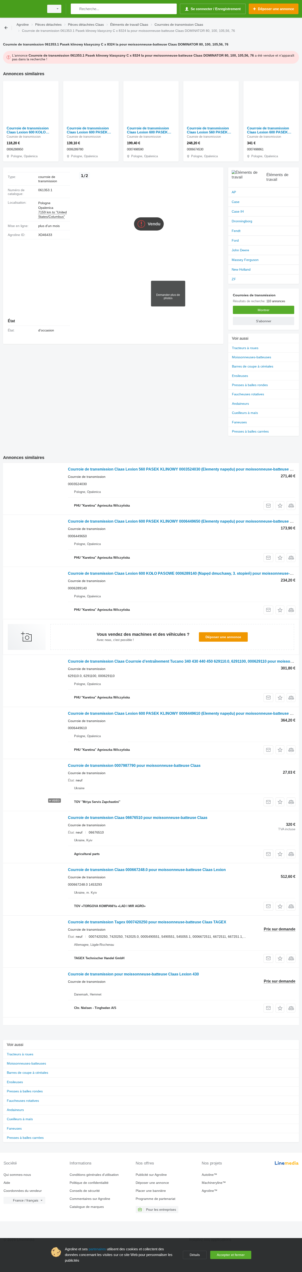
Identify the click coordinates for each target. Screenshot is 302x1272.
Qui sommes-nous (17, 1175)
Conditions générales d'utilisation (94, 1175)
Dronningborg (242, 221)
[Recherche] (75, 9)
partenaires (97, 1249)
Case (235, 202)
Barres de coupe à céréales (252, 366)
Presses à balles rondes (250, 385)
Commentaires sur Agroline (90, 1199)
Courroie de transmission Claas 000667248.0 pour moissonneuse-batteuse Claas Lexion (147, 870)
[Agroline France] (22, 9)
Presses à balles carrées (250, 431)
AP (234, 192)
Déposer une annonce (223, 637)
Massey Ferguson (245, 260)
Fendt (236, 231)
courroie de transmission (47, 179)
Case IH (238, 211)
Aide (7, 1183)
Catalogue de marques (87, 1207)
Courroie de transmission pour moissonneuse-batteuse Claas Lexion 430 (133, 974)
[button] (280, 505)
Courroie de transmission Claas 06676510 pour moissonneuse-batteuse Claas (137, 818)
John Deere (240, 250)
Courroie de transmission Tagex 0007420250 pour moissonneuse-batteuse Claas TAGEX (147, 922)
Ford (235, 240)
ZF (234, 279)
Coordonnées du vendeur (23, 1191)
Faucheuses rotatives (248, 394)
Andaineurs (240, 403)
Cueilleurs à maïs (245, 413)
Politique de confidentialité (89, 1183)
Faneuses (239, 422)
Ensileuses (240, 376)
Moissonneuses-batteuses (251, 357)
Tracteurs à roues (245, 348)
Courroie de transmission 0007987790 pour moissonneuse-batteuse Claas (134, 766)
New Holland (241, 269)
